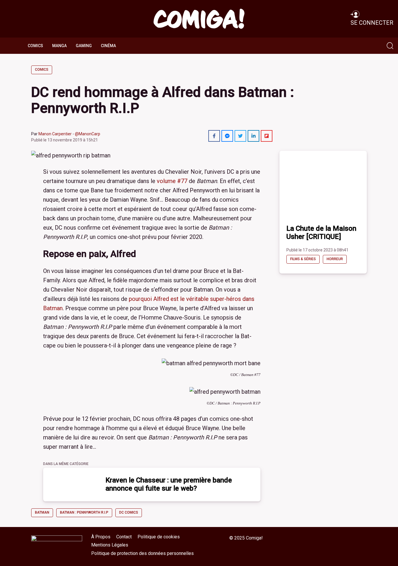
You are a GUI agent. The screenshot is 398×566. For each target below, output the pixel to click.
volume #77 (172, 181)
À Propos (100, 537)
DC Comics (128, 512)
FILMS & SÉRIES (303, 259)
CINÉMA (108, 45)
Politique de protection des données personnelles (142, 553)
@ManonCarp (87, 134)
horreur (335, 259)
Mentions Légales (109, 545)
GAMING (84, 45)
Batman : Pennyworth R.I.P (84, 512)
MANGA (59, 45)
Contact (124, 537)
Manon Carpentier (55, 134)
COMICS (35, 45)
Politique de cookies (159, 537)
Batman (42, 512)
